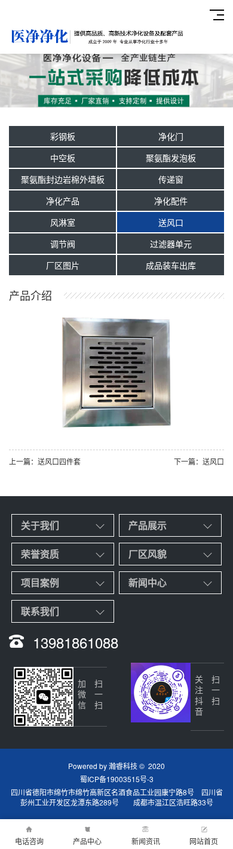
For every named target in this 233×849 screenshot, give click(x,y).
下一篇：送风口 (199, 461)
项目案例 (40, 582)
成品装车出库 (171, 265)
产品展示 (147, 525)
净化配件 (171, 201)
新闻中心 (147, 582)
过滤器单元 (171, 244)
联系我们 (40, 611)
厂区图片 (62, 265)
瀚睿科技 (123, 766)
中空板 (62, 158)
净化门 (170, 136)
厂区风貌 (147, 554)
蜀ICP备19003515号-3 (117, 779)
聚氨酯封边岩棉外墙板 (63, 179)
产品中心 (87, 841)
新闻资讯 (145, 841)
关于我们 (40, 525)
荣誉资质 (40, 554)
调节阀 (62, 244)
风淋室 (62, 222)
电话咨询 (29, 841)
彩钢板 (62, 136)
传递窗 (170, 179)
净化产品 (62, 201)
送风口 (170, 222)
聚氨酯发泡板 (171, 158)
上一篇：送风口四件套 (45, 461)
